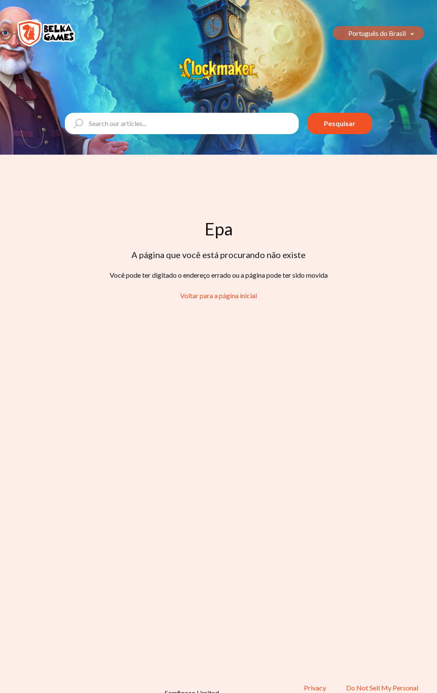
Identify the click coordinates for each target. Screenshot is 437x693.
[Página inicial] (46, 33)
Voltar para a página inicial (218, 295)
